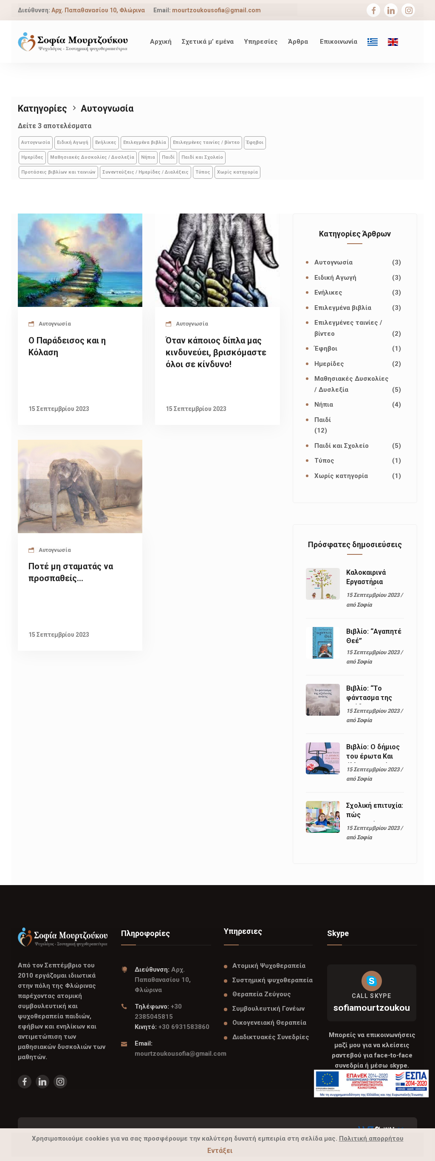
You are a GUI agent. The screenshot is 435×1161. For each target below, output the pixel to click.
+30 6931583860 (183, 1027)
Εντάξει (219, 1151)
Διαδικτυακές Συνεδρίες (270, 1037)
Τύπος (202, 172)
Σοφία (364, 605)
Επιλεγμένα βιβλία (144, 142)
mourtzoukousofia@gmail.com (216, 10)
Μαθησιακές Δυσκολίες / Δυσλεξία (92, 157)
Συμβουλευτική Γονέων (268, 1008)
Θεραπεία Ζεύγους (261, 994)
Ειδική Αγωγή (72, 142)
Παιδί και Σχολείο (202, 157)
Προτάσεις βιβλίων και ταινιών (58, 172)
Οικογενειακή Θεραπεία (269, 1022)
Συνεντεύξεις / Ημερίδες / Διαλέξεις (145, 172)
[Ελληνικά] (372, 41)
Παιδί (168, 157)
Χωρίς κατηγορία (237, 172)
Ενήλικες (105, 142)
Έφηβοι (254, 142)
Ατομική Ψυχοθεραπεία (268, 966)
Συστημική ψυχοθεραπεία (272, 980)
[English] (393, 41)
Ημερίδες (32, 157)
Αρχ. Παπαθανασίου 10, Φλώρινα (98, 10)
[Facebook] (373, 11)
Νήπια (148, 157)
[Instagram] (408, 11)
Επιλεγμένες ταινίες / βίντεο (206, 142)
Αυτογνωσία (35, 142)
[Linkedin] (391, 11)
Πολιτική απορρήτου (371, 1138)
